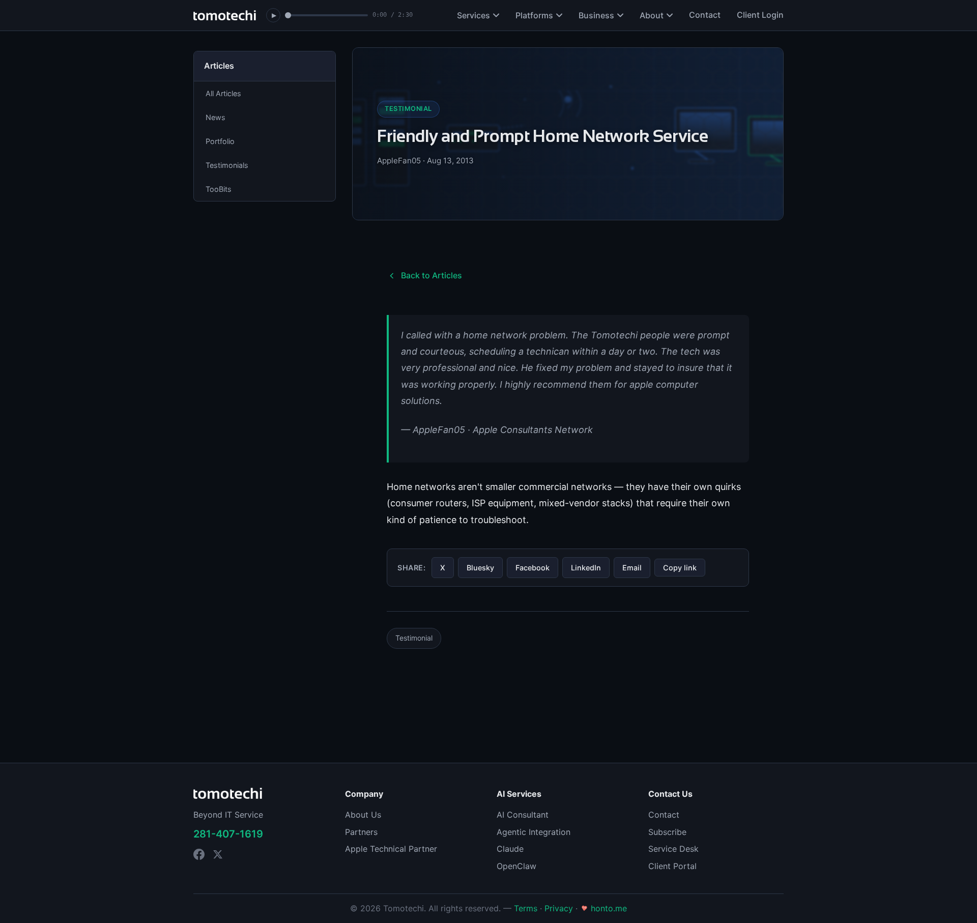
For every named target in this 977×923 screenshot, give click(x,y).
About (652, 15)
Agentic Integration (533, 832)
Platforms (534, 15)
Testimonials (227, 165)
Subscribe (667, 832)
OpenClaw (516, 866)
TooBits (219, 189)
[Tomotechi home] (224, 15)
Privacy (558, 908)
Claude (510, 849)
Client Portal (672, 866)
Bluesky (480, 567)
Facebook (532, 567)
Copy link (680, 567)
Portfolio (220, 141)
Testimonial (414, 637)
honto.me (607, 908)
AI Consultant (523, 815)
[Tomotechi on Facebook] (199, 854)
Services (473, 15)
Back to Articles (431, 275)
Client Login (760, 15)
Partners (361, 832)
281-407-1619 (228, 834)
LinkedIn (586, 567)
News (215, 117)
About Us (363, 815)
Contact (705, 15)
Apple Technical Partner (391, 849)
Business (596, 15)
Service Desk (673, 849)
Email (632, 567)
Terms (525, 908)
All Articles (223, 93)
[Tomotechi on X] (218, 854)
